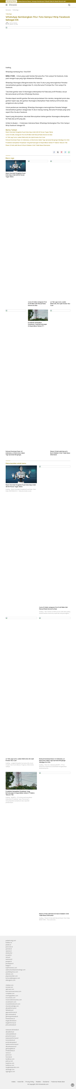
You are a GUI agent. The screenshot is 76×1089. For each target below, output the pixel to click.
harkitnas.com (10, 1065)
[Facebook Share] (54, 152)
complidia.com (10, 993)
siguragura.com (10, 1071)
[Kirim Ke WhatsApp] (69, 152)
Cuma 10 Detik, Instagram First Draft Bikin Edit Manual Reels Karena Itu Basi (29, 135)
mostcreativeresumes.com (14, 1000)
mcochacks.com (10, 998)
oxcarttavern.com (11, 1002)
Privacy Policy (29, 1082)
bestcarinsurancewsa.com (13, 991)
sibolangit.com (10, 1069)
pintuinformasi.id (11, 1036)
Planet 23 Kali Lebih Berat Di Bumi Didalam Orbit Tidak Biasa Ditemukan (28, 145)
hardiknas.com (10, 1059)
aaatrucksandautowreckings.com (15, 970)
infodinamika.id (10, 1050)
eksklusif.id (9, 953)
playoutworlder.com (12, 976)
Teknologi (9, 14)
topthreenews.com (11, 968)
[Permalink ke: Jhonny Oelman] (7, 23)
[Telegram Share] (65, 152)
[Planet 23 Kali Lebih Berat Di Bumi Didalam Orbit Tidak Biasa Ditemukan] (60, 380)
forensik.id (9, 1057)
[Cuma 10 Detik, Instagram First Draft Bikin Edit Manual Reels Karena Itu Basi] (38, 230)
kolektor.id (9, 942)
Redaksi (38, 1082)
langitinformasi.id (11, 1023)
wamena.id (9, 959)
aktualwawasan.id (11, 1046)
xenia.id (8, 957)
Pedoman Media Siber (58, 1082)
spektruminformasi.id (12, 1044)
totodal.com (9, 987)
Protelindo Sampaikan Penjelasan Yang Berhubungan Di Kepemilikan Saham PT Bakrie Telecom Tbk (36, 143)
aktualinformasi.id (11, 1008)
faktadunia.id (9, 1010)
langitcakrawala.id (11, 1020)
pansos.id (8, 1055)
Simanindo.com (43, 1084)
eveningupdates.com (12, 995)
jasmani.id (9, 949)
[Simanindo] (13, 5)
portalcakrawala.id (11, 1042)
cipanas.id (8, 951)
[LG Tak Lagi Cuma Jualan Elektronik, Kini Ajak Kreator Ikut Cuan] (60, 230)
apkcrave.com (10, 989)
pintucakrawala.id (11, 1025)
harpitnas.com (10, 1063)
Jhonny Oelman (13, 23)
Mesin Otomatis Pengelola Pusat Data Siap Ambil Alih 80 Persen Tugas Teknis (29, 132)
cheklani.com (9, 985)
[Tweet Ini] (57, 152)
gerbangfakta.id (10, 1048)
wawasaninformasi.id (12, 1038)
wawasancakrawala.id (12, 1030)
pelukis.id (8, 945)
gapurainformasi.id (11, 1012)
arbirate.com (9, 974)
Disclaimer (46, 1082)
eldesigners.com (10, 980)
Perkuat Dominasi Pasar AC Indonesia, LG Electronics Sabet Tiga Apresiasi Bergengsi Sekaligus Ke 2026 (37, 140)
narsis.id (8, 1053)
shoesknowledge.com (12, 1006)
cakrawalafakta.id (11, 1034)
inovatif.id (8, 955)
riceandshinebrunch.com (13, 1004)
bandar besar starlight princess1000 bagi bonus (20, 930)
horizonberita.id (10, 1040)
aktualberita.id (10, 1032)
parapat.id (9, 961)
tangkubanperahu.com (12, 1067)
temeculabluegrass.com (13, 978)
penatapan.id (9, 963)
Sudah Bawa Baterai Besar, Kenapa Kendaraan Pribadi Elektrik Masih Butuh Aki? (27, 1)
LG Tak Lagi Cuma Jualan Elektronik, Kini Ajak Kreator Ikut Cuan (25, 137)
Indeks (14, 1082)
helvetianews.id (10, 1018)
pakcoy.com (9, 1061)
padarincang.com (11, 940)
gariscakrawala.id (11, 1014)
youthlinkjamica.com (12, 972)
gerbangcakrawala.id (12, 1016)
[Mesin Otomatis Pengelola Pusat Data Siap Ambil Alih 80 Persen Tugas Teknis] (16, 166)
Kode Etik (20, 1082)
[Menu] (7, 5)
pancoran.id (9, 947)
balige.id (8, 965)
